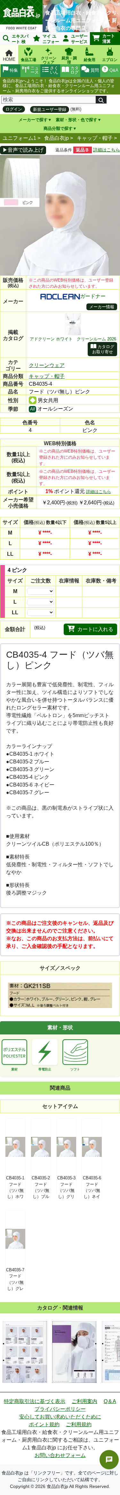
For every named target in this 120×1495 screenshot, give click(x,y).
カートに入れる (95, 629)
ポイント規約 (44, 1424)
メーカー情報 (101, 306)
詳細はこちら (106, 149)
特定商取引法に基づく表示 (34, 1401)
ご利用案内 (84, 1401)
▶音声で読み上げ (23, 150)
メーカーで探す (33, 119)
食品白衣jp (56, 138)
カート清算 (108, 38)
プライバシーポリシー (60, 1409)
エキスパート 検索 (14, 39)
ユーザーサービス (79, 39)
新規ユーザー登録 (49, 109)
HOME (9, 59)
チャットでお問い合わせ (109, 1459)
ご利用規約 (79, 1424)
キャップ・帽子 (95, 138)
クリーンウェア (47, 365)
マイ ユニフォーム (45, 39)
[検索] (101, 100)
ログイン (13, 109)
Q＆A (110, 1401)
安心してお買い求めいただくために (60, 1416)
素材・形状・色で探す (76, 119)
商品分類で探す (58, 128)
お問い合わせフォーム (60, 1455)
